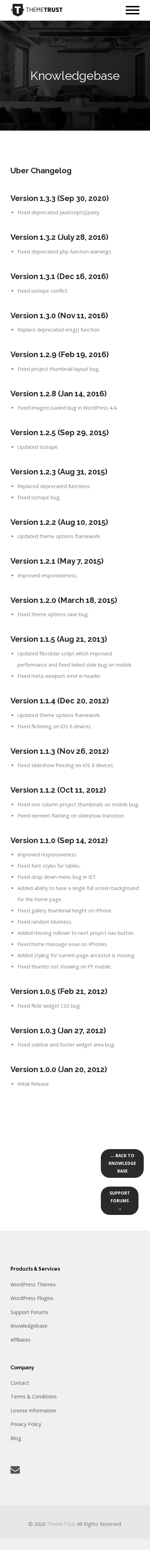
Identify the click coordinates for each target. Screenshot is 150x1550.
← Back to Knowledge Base (122, 1163)
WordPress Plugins (31, 1298)
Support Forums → (120, 1200)
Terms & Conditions (33, 1396)
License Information (33, 1410)
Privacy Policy (25, 1424)
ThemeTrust (61, 1524)
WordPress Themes (33, 1284)
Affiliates (20, 1339)
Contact (19, 1382)
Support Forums (29, 1312)
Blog (15, 1438)
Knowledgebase (28, 1325)
